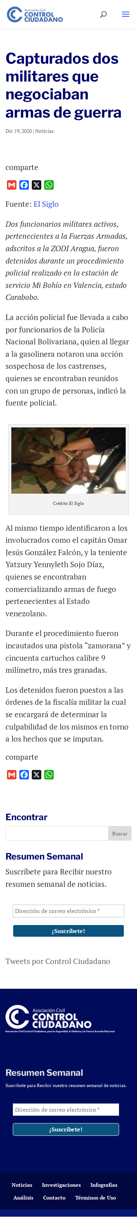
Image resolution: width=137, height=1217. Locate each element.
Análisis (23, 1197)
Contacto (54, 1197)
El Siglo (46, 204)
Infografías (104, 1184)
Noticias (44, 130)
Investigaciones (61, 1184)
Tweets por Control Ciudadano (57, 961)
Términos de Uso (95, 1197)
